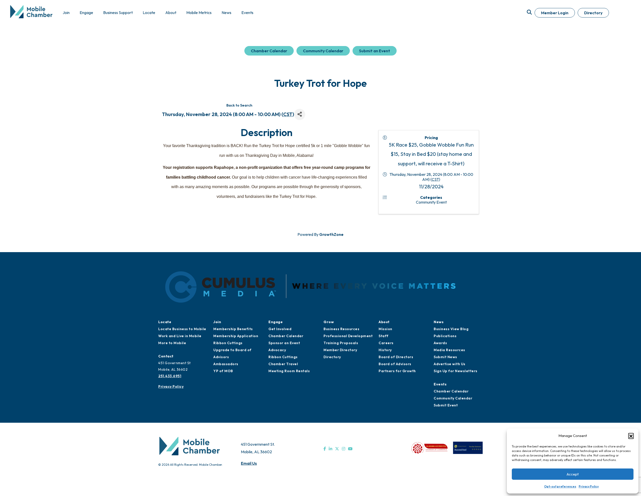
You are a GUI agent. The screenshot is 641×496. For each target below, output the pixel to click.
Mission (385, 329)
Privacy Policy (589, 486)
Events (440, 384)
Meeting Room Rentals (289, 371)
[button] (630, 435)
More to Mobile (172, 343)
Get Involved (279, 329)
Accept (573, 474)
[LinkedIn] (330, 448)
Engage (275, 322)
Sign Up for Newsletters (455, 371)
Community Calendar (323, 50)
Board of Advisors (395, 364)
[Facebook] (325, 448)
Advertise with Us (449, 364)
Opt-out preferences (560, 486)
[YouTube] (350, 448)
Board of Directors (396, 357)
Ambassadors (225, 364)
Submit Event (446, 405)
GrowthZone (331, 234)
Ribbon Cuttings (228, 343)
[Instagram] (343, 448)
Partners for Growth (397, 371)
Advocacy (277, 350)
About (384, 322)
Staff (384, 336)
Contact (166, 356)
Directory (593, 12)
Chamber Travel (283, 364)
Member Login (554, 12)
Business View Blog (451, 329)
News (438, 322)
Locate (164, 322)
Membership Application (235, 336)
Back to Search (239, 105)
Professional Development (348, 336)
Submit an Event (374, 50)
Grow (329, 322)
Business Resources (341, 329)
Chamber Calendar (269, 50)
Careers (386, 343)
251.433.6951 (169, 376)
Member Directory (340, 350)
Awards (440, 343)
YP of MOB (223, 371)
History (385, 350)
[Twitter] (337, 448)
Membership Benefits (233, 329)
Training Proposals (341, 343)
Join (217, 322)
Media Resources (449, 350)
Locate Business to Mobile (182, 329)
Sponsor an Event (284, 343)
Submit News (445, 357)
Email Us (249, 463)
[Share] (299, 114)
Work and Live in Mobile (180, 336)
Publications (445, 336)
